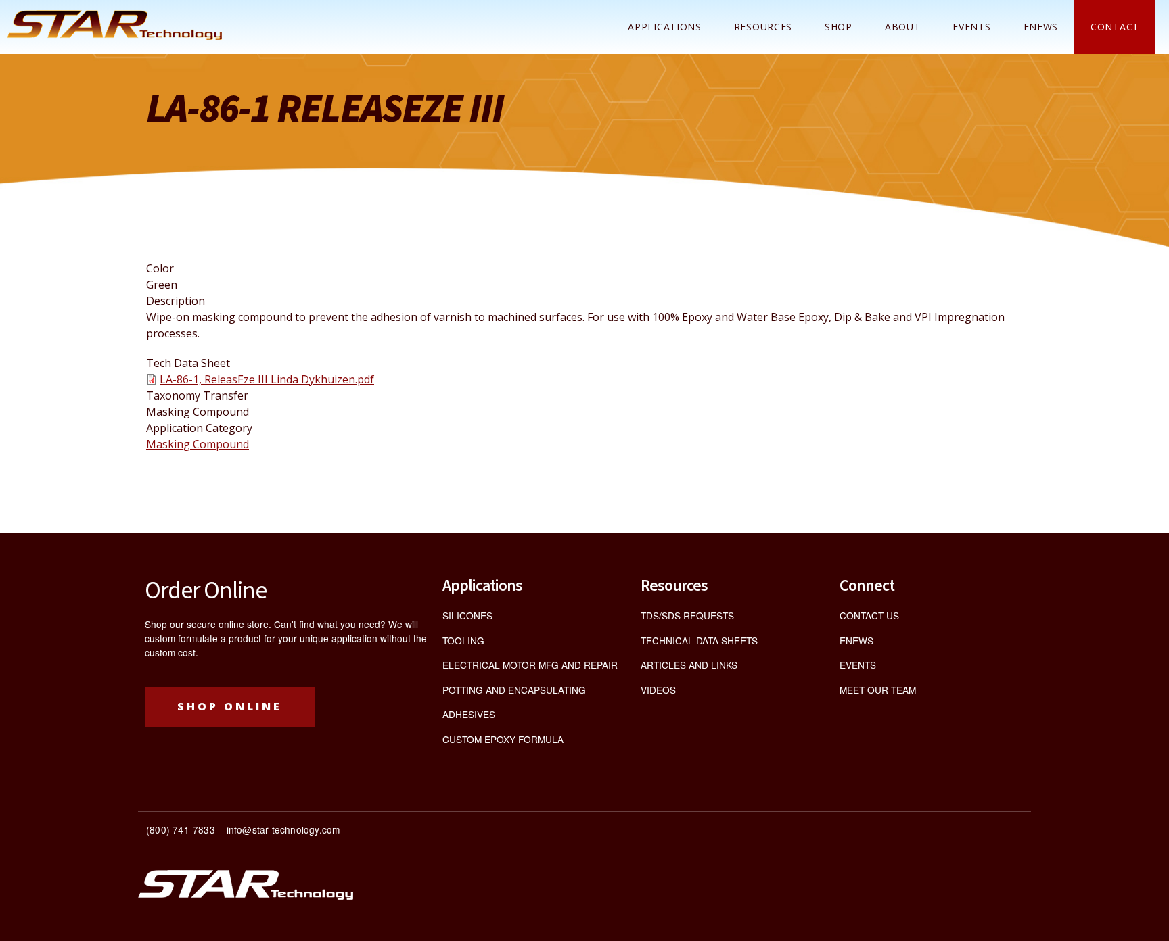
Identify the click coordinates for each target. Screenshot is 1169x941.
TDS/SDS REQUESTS (687, 615)
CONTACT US (869, 615)
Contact (1115, 26)
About (903, 26)
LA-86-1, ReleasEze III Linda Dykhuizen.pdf (267, 379)
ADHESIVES (468, 714)
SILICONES (467, 615)
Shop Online (229, 706)
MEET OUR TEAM (878, 689)
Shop (838, 26)
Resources (763, 26)
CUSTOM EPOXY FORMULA (503, 739)
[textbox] (361, 835)
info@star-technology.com (283, 829)
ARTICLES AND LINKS (689, 664)
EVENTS (858, 664)
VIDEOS (658, 689)
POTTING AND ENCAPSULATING (514, 689)
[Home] (114, 25)
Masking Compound (197, 444)
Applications (664, 26)
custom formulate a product (203, 638)
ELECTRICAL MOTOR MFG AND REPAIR (530, 664)
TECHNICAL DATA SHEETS (699, 640)
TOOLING (463, 640)
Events (971, 26)
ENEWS (1041, 26)
